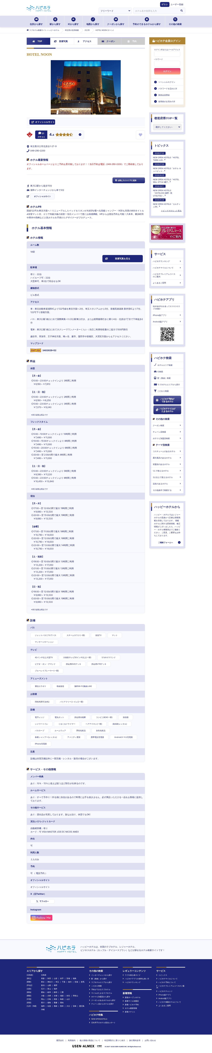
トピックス (161, 145)
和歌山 (75, 996)
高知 (62, 1002)
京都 (55, 996)
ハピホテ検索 (163, 357)
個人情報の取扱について (90, 1040)
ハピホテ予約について (167, 982)
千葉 (63, 982)
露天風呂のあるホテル (162, 458)
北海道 (43, 975)
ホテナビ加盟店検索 (161, 438)
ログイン (167, 71)
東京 (43, 982)
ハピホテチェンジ (165, 991)
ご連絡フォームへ (165, 542)
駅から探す (55, 24)
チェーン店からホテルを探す (102, 1004)
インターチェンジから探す (101, 975)
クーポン (110, 41)
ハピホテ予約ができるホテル (167, 400)
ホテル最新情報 (131, 1008)
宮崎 (74, 1006)
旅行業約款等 (134, 1040)
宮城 (68, 978)
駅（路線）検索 (164, 378)
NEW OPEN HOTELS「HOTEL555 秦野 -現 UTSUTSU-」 (162, 191)
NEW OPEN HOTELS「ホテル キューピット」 (167, 167)
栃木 (70, 982)
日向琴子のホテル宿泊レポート (103, 1022)
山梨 (49, 985)
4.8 (51, 134)
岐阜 (49, 992)
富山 (49, 989)
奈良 (68, 996)
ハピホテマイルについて (163, 268)
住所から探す (36, 24)
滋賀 (62, 996)
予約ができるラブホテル (100, 989)
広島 (49, 999)
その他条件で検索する (162, 490)
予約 (134, 41)
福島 (74, 978)
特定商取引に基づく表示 (114, 1040)
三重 (62, 992)
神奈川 (50, 982)
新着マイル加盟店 (132, 1001)
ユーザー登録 (176, 4)
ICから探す (73, 24)
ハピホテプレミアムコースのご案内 (164, 275)
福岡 (43, 1006)
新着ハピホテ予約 (132, 1004)
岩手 (62, 978)
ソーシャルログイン (166, 82)
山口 (68, 999)
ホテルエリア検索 (164, 365)
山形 (55, 978)
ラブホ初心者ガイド (132, 975)
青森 (43, 978)
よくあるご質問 (159, 283)
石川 (43, 989)
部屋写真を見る (122, 258)
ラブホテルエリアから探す (168, 384)
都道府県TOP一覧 (166, 118)
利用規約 (71, 1040)
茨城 (76, 982)
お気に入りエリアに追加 (127, 180)
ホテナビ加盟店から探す (100, 997)
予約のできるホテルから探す (147, 24)
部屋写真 (63, 41)
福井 (55, 989)
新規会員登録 (164, 95)
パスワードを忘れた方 (167, 88)
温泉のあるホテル (160, 484)
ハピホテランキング (161, 261)
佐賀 (49, 1006)
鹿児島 (81, 1006)
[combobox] (155, 11)
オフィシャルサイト (42, 196)
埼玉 (57, 982)
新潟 (43, 985)
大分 (68, 1006)
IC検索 (160, 371)
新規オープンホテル (132, 997)
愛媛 (55, 1002)
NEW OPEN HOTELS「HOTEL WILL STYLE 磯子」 (166, 178)
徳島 (49, 1002)
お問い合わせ (150, 1040)
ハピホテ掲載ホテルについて (169, 1002)
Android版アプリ (160, 321)
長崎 (55, 1006)
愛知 (43, 992)
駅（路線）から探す (99, 979)
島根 (62, 999)
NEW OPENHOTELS (99, 1019)
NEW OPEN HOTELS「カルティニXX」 (166, 203)
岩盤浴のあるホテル (161, 464)
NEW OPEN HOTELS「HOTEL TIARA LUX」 (166, 156)
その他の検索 (175, 24)
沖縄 (43, 1009)
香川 (43, 1002)
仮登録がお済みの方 (166, 101)
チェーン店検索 (159, 432)
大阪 (43, 996)
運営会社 (60, 1040)
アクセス (87, 41)
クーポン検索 (158, 425)
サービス (160, 254)
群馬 (82, 982)
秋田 (49, 978)
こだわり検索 (163, 391)
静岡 (55, 992)
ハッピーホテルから (167, 506)
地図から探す (92, 24)
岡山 (43, 999)
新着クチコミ (130, 1012)
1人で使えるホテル (161, 471)
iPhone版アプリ (160, 315)
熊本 (62, 1006)
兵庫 (49, 996)
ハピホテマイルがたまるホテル (167, 410)
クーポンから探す (115, 24)
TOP (39, 41)
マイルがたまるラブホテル (101, 993)
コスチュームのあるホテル (164, 451)
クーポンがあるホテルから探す (103, 1000)
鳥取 (55, 999)
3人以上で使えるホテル (163, 477)
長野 (55, 985)
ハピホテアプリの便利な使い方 (137, 979)
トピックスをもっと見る (171, 211)
